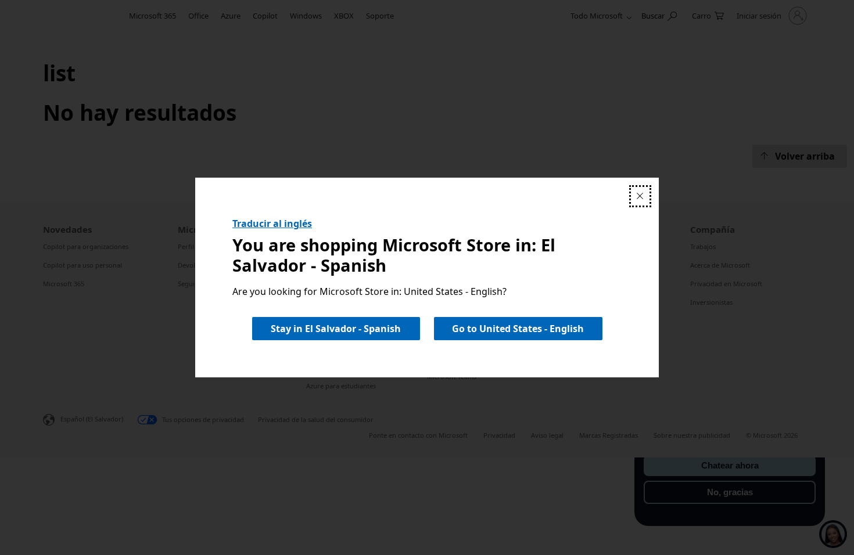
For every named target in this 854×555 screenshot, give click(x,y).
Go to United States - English (518, 328)
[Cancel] (640, 196)
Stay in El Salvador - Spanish (336, 328)
